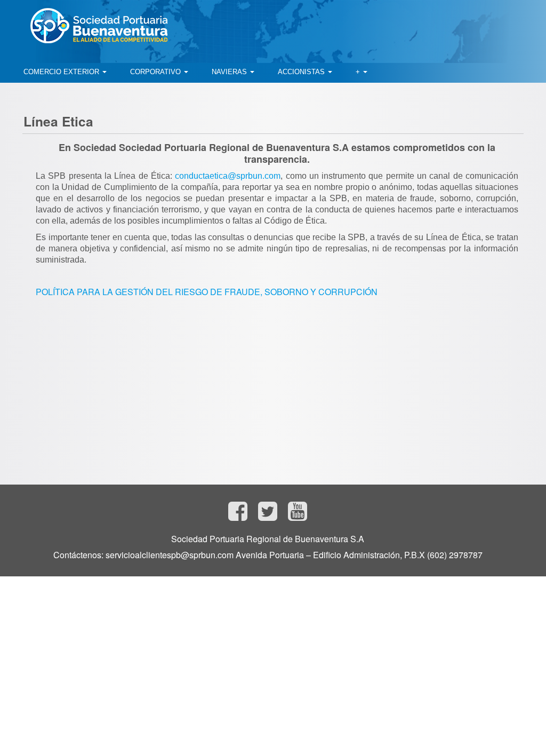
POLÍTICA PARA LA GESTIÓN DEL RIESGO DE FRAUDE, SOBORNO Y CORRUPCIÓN (207, 292)
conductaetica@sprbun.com (227, 175)
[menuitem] (65, 72)
